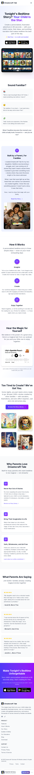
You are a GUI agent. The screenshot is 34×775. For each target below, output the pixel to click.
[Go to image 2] (15, 70)
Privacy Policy (5, 750)
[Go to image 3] (17, 70)
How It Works (5, 726)
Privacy (11, 764)
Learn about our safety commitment (14, 559)
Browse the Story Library (16, 407)
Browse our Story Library (10, 503)
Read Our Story (16, 199)
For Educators (5, 734)
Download (4, 739)
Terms (17, 764)
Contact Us (4, 747)
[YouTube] (2, 716)
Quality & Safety (6, 732)
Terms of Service (6, 752)
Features (3, 723)
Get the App (25, 772)
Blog (2, 737)
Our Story (4, 729)
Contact (22, 764)
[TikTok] (5, 716)
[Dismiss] (32, 772)
